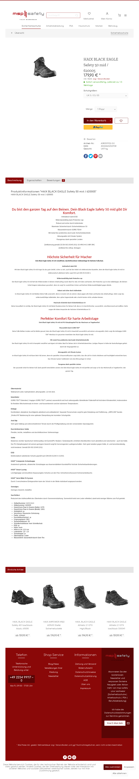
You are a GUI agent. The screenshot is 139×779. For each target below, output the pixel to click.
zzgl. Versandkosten (101, 79)
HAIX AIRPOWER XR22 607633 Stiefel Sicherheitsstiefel (53, 625)
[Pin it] (95, 158)
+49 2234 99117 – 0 (21, 679)
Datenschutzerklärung (86, 676)
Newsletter (53, 676)
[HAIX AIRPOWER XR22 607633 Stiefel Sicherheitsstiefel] (54, 597)
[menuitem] (63, 15)
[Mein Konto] (107, 13)
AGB (85, 680)
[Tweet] (91, 158)
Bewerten (91, 139)
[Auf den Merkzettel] (121, 121)
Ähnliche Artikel (15, 570)
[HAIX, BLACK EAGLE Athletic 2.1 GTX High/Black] (85, 597)
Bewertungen (55, 180)
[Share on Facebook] (86, 158)
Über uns (85, 684)
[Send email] (100, 158)
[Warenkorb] (119, 15)
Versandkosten (62, 745)
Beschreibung (14, 180)
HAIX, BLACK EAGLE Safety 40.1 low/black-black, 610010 (22, 625)
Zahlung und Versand (85, 664)
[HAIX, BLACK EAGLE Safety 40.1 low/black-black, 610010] (22, 597)
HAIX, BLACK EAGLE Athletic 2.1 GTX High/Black (85, 625)
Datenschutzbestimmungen (117, 713)
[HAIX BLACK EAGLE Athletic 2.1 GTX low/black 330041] (116, 597)
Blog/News (53, 664)
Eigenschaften (34, 180)
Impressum (85, 688)
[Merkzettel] (89, 13)
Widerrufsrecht (85, 668)
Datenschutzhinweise (85, 672)
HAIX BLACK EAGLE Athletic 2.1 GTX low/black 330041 (116, 625)
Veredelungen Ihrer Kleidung (53, 670)
